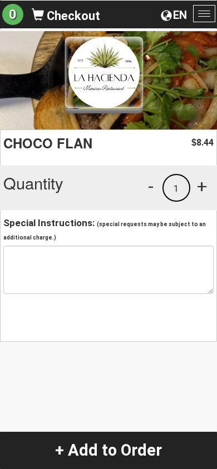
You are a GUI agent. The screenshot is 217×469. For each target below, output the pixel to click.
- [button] (151, 186)
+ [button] (202, 186)
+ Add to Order (108, 450)
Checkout (72, 16)
